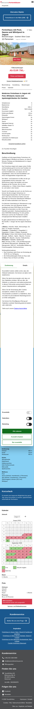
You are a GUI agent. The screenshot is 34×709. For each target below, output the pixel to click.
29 (26, 537)
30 (30, 537)
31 (7, 540)
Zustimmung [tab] (9, 265)
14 (7, 554)
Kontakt (30, 699)
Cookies (5, 703)
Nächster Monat (25, 516)
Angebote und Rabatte (25, 706)
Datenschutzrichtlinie (19, 703)
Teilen (30, 30)
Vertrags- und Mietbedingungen (17, 606)
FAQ (10, 703)
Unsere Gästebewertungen (15, 81)
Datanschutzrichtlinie (20, 308)
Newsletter (29, 703)
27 (30, 557)
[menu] (32, 2)
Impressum (23, 699)
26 (26, 557)
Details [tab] (25, 265)
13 (30, 551)
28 (7, 560)
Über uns (15, 706)
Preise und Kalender (17, 76)
